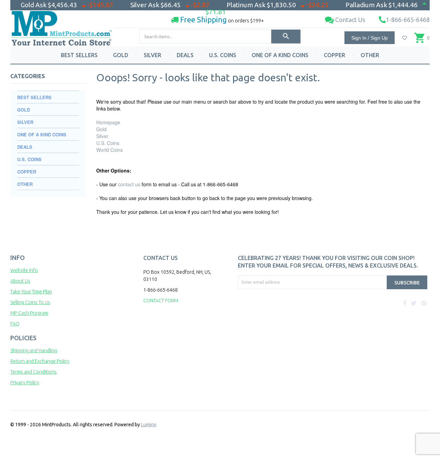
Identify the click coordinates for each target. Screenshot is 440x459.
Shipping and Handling (33, 350)
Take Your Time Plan (31, 291)
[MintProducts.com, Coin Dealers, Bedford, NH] (277, 315)
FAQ (15, 323)
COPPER (334, 55)
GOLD (120, 55)
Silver (102, 136)
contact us (129, 184)
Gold (101, 129)
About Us (20, 281)
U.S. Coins (107, 142)
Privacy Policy (24, 382)
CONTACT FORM (160, 300)
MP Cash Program (29, 313)
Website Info (24, 270)
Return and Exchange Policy (39, 361)
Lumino (148, 424)
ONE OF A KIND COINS (280, 55)
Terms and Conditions (33, 372)
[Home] (61, 25)
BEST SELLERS (79, 55)
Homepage (108, 122)
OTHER (370, 55)
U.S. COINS (222, 55)
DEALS (185, 55)
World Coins (109, 149)
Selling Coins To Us (30, 302)
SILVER (152, 55)
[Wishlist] (404, 38)
